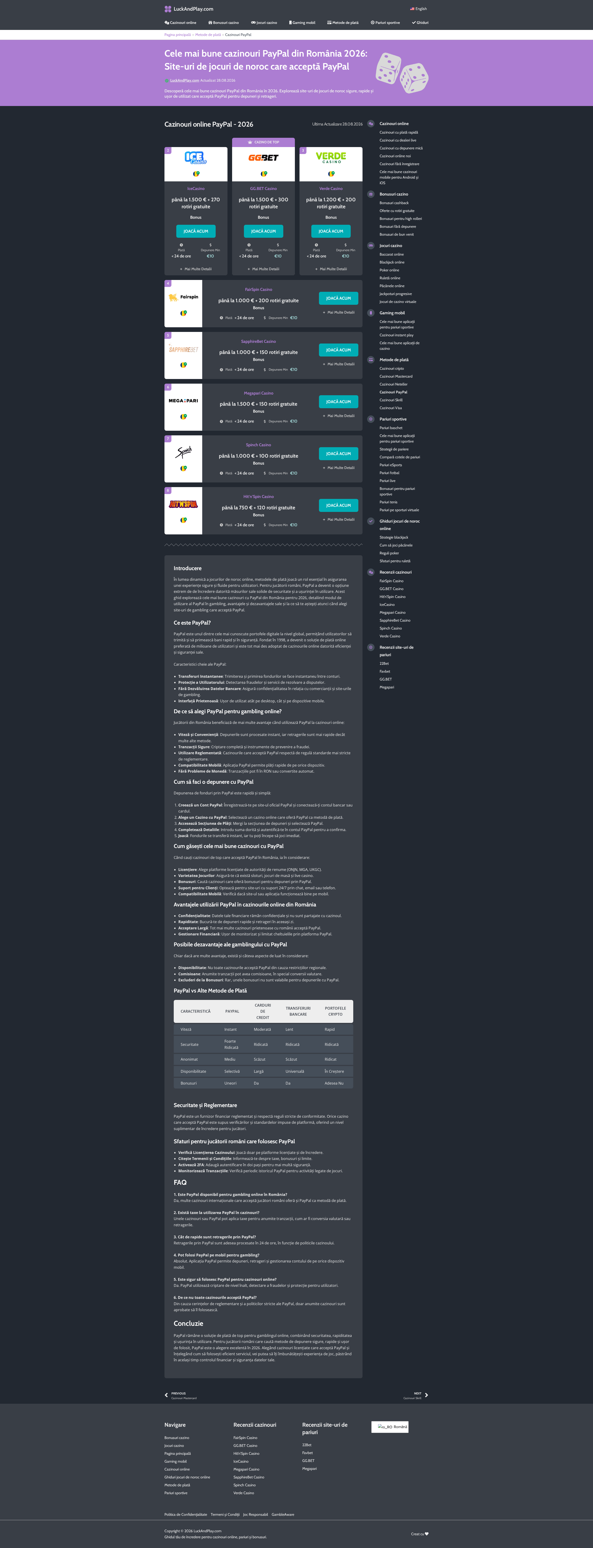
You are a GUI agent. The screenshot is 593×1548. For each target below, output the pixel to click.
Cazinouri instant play (396, 335)
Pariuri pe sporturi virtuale (399, 510)
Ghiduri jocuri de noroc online (187, 1477)
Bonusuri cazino (225, 22)
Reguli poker (389, 553)
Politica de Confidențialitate (185, 1514)
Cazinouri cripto (392, 368)
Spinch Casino (258, 444)
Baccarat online (392, 254)
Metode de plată (345, 22)
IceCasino (196, 188)
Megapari (387, 687)
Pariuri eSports (391, 465)
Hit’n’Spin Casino (258, 496)
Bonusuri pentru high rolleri (401, 218)
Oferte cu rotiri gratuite (397, 211)
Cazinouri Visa (391, 408)
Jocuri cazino (266, 22)
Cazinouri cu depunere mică (401, 148)
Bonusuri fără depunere (398, 226)
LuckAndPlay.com (193, 9)
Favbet (385, 671)
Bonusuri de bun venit (397, 234)
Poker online (389, 270)
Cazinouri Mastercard (396, 376)
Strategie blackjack (394, 537)
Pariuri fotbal (389, 473)
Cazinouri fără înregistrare (399, 164)
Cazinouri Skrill (391, 400)
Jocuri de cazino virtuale (398, 301)
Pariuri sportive (387, 22)
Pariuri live (387, 481)
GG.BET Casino (263, 188)
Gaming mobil (303, 22)
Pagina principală (177, 1453)
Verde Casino (331, 188)
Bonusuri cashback (394, 203)
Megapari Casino (258, 393)
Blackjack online (392, 262)
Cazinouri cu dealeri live (398, 140)
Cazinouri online (182, 22)
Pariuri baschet (391, 428)
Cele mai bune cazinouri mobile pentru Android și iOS (399, 177)
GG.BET (386, 679)
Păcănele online (392, 286)
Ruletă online (390, 278)
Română (398, 1427)
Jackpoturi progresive (396, 294)
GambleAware (283, 1514)
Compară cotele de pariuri (400, 457)
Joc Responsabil (255, 1514)
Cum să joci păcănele (396, 545)
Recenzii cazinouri (396, 572)
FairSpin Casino (258, 289)
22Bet (384, 663)
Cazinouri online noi (395, 156)
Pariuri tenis (388, 502)
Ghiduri (422, 22)
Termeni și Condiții (225, 1514)
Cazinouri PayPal (393, 392)
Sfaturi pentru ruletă (395, 561)
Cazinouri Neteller (393, 384)
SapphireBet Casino (258, 341)
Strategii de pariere (394, 449)
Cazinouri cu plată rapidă (399, 132)
